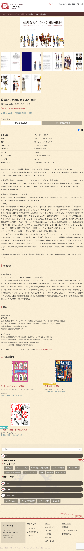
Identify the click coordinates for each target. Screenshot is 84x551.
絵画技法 (9, 468)
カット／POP (74, 468)
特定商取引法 (66, 534)
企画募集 (48, 534)
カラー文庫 (61, 472)
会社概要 (48, 537)
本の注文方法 (50, 527)
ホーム (2, 14)
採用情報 (65, 527)
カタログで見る (32, 532)
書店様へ (48, 531)
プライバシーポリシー (69, 531)
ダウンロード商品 (10, 495)
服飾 (27, 14)
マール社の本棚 (9, 14)
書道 (42, 472)
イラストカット (11, 501)
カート (54, 4)
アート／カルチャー (13, 472)
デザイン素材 (44, 501)
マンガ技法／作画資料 (40, 468)
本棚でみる (31, 528)
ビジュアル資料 (19, 14)
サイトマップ (66, 524)
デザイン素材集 (58, 468)
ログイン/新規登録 (68, 4)
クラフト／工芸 (22, 468)
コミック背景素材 (28, 501)
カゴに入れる (22, 123)
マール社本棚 (9, 460)
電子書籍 (7, 489)
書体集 (50, 472)
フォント (56, 501)
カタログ (9, 476)
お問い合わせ (50, 541)
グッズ (7, 483)
